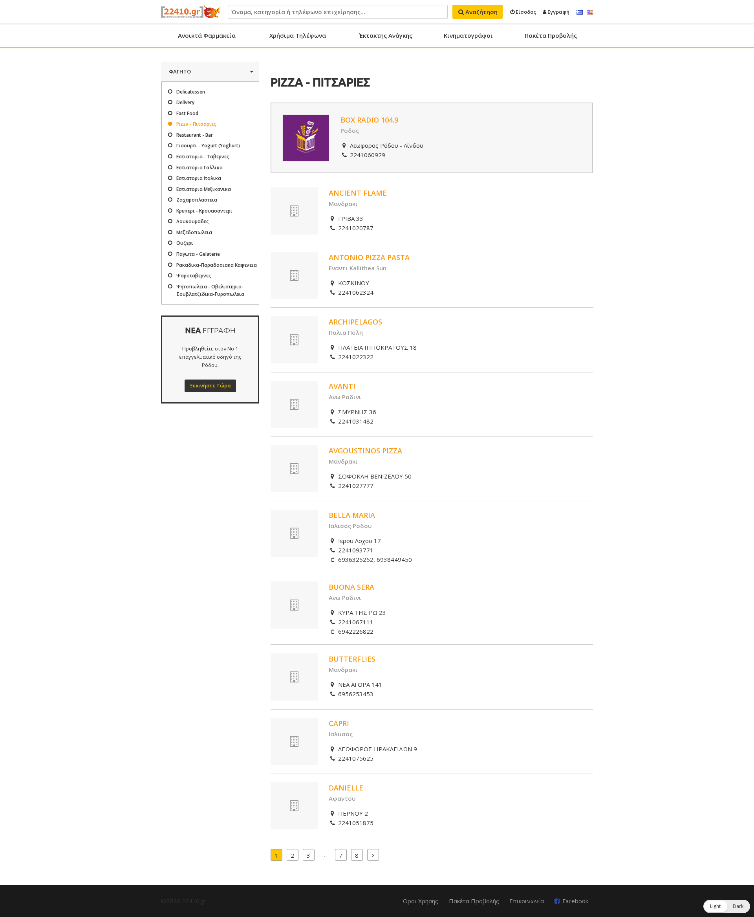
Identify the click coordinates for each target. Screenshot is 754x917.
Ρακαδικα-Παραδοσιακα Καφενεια (216, 265)
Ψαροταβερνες (193, 275)
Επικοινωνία (526, 901)
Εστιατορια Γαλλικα (199, 167)
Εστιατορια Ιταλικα (198, 178)
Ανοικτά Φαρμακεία (207, 35)
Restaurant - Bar (194, 135)
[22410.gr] (190, 12)
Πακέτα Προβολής (551, 35)
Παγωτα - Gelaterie (198, 254)
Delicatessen (190, 91)
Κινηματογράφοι (468, 35)
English (590, 12)
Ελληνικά (579, 12)
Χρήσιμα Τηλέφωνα (297, 35)
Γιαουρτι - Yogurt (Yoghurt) (208, 145)
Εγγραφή (557, 11)
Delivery (185, 102)
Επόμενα (373, 855)
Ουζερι (184, 243)
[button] (726, 906)
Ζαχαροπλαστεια (196, 199)
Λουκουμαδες (192, 221)
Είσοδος (525, 11)
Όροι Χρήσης (420, 901)
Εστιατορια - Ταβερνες (202, 156)
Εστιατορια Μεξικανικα (203, 189)
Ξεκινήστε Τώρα (210, 385)
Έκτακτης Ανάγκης (385, 35)
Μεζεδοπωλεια (194, 232)
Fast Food (187, 113)
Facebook (575, 901)
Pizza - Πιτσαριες (196, 124)
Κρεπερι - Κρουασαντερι (204, 210)
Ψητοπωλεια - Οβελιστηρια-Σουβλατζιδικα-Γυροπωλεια (210, 290)
